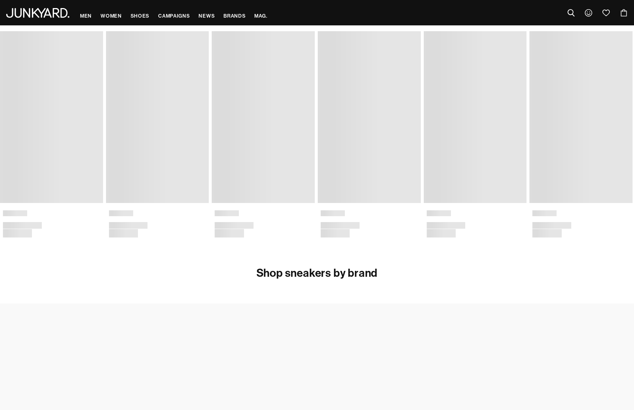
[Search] (570, 12)
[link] (588, 12)
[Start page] (38, 13)
